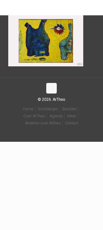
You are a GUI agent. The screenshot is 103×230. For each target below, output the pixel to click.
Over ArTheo (34, 116)
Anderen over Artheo (43, 123)
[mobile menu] (6, 7)
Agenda (56, 116)
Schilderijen (48, 109)
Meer (71, 116)
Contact (71, 123)
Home (28, 109)
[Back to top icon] (51, 88)
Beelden (69, 109)
